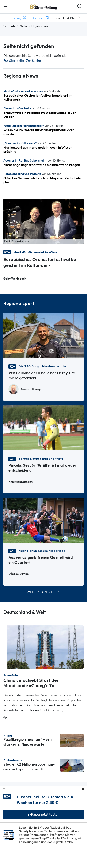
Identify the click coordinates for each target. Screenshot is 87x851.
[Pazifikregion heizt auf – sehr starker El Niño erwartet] (72, 740)
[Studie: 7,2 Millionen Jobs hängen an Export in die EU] (72, 765)
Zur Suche (33, 60)
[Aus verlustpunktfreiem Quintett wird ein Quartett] (43, 519)
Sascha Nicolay (31, 390)
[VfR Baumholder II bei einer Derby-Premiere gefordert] (43, 335)
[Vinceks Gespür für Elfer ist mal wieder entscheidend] (43, 427)
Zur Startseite (13, 60)
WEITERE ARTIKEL (41, 592)
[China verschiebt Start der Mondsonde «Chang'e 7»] (45, 646)
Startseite (9, 26)
